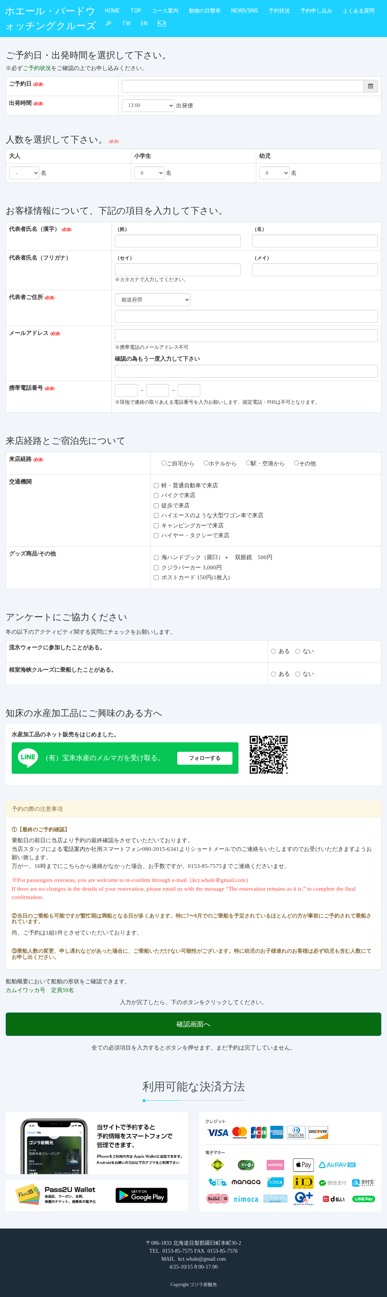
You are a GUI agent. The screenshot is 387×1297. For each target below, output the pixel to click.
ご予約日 (20, 84)
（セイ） (125, 258)
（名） (259, 229)
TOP (135, 11)
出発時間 (20, 103)
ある (284, 651)
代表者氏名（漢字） (34, 229)
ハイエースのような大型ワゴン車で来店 (212, 515)
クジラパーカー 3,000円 (191, 568)
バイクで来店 (178, 495)
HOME (112, 11)
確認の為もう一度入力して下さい (157, 359)
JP (108, 23)
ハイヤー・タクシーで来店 (195, 535)
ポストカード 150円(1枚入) (195, 577)
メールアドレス (29, 333)
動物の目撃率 (205, 11)
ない (308, 651)
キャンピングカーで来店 (192, 526)
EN (144, 23)
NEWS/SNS (244, 11)
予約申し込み (316, 11)
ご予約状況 (37, 68)
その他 (307, 463)
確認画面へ (193, 1024)
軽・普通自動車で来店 (189, 485)
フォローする (205, 758)
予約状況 (279, 11)
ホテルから (223, 463)
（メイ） (262, 258)
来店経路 (20, 459)
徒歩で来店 (175, 505)
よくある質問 (359, 11)
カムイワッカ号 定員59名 (40, 990)
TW (126, 23)
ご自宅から (180, 463)
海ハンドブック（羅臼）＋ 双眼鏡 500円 (216, 557)
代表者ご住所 (26, 297)
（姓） (122, 229)
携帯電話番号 (26, 388)
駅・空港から (268, 463)
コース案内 (165, 11)
